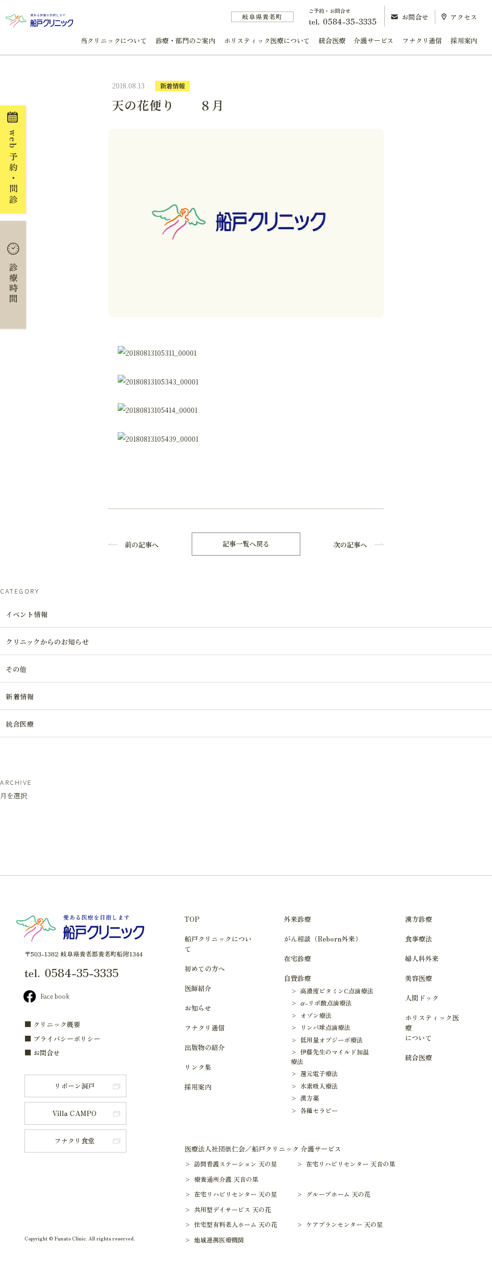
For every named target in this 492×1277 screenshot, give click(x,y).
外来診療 (297, 919)
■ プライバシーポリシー (62, 1038)
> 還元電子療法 (314, 1073)
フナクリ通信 (422, 40)
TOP (191, 919)
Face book (55, 996)
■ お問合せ (42, 1052)
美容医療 (418, 978)
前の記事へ (142, 544)
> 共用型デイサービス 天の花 (232, 1209)
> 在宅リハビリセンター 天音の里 (350, 1163)
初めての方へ (204, 968)
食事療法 (418, 938)
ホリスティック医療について (267, 40)
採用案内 (464, 40)
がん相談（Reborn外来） (323, 938)
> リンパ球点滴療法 (320, 1027)
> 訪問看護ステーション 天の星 (235, 1163)
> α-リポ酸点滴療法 (321, 1002)
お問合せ (415, 17)
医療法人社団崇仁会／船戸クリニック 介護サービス (262, 1148)
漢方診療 (418, 919)
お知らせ (197, 1008)
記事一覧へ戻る (246, 543)
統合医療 (332, 40)
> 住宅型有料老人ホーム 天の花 (235, 1224)
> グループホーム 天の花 (338, 1194)
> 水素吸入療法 (314, 1086)
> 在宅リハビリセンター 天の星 (235, 1194)
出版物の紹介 (204, 1047)
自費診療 (297, 978)
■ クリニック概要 (52, 1024)
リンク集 (197, 1067)
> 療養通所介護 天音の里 (226, 1179)
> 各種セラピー (314, 1110)
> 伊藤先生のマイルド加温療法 (330, 1056)
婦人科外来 (422, 958)
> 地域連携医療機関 (219, 1239)
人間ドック (422, 998)
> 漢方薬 (305, 1098)
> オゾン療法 (311, 1015)
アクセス (463, 17)
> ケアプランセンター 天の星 (344, 1224)
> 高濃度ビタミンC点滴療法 (332, 990)
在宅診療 (297, 958)
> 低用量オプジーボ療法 (327, 1039)
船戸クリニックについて (218, 944)
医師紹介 (197, 988)
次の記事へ (350, 544)
